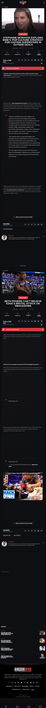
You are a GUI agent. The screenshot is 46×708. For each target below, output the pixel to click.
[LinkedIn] (28, 60)
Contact (37, 684)
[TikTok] (34, 681)
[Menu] (2, 2)
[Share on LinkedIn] (32, 224)
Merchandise (25, 684)
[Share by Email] (41, 224)
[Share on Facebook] (25, 224)
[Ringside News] (23, 3)
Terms (32, 688)
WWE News (23, 34)
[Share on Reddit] (38, 224)
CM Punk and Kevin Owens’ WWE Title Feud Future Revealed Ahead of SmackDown (7, 632)
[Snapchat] (41, 60)
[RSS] (37, 681)
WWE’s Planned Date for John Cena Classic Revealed (7, 655)
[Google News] (25, 60)
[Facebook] (19, 60)
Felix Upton (15, 48)
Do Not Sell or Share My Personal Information (23, 695)
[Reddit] (41, 63)
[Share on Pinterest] (35, 224)
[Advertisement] (23, 203)
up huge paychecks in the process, (15, 189)
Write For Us (17, 684)
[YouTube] (35, 60)
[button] (44, 2)
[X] (22, 60)
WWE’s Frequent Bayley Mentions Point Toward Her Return (7, 647)
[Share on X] (28, 224)
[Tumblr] (24, 681)
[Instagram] (38, 60)
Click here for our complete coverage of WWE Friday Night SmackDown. (21, 364)
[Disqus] (23, 590)
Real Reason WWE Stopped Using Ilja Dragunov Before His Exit (6, 640)
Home (3, 270)
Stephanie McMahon (7, 229)
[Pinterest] (32, 60)
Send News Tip (9, 684)
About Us (32, 684)
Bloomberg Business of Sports (19, 103)
